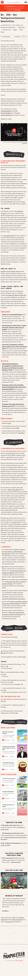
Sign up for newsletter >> (14, 2)
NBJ (18, 428)
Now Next (21, 433)
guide (24, 657)
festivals (3, 653)
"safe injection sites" (13, 489)
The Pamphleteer (6, 36)
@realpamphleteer (6, 111)
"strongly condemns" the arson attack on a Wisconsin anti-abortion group (13, 551)
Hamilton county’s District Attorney (11, 271)
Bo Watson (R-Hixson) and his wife (16, 295)
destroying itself (5, 845)
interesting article (9, 235)
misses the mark (15, 862)
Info (7, 666)
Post (9, 423)
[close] (26, 8)
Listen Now (24, 143)
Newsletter (17, 36)
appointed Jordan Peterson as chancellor (13, 599)
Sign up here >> (19, 960)
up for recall (11, 453)
